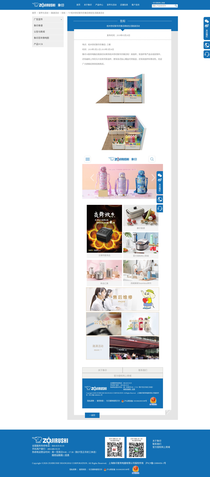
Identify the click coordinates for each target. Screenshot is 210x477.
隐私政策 (73, 469)
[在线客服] (207, 54)
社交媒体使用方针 (95, 469)
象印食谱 (38, 25)
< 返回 (92, 415)
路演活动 (55, 13)
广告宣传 (38, 19)
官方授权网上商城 (161, 447)
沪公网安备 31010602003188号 (117, 469)
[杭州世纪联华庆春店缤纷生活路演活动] (48, 5)
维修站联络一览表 (60, 455)
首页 (78, 5)
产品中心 (99, 5)
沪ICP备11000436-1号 (155, 463)
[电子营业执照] (135, 469)
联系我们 (157, 444)
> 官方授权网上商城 (158, 3)
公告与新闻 (39, 32)
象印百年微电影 (41, 38)
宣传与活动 (112, 5)
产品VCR (38, 44)
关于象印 (88, 5)
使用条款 (82, 469)
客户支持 (135, 5)
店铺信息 (124, 5)
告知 (63, 13)
